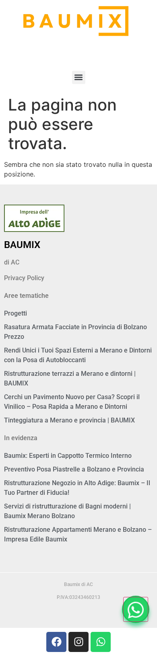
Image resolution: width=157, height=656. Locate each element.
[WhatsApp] (135, 609)
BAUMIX (22, 244)
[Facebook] (56, 642)
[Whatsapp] (101, 642)
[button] (78, 77)
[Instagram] (78, 642)
